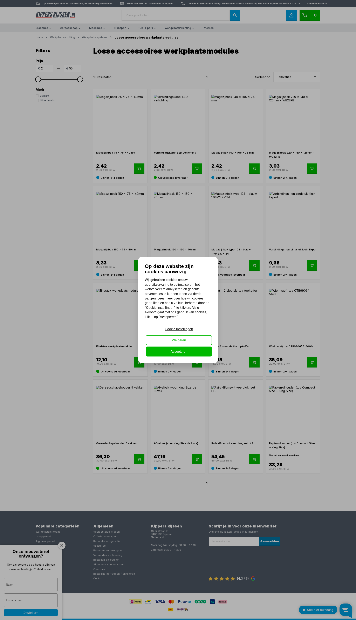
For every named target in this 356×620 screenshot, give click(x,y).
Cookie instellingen (179, 329)
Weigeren (179, 340)
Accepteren (179, 351)
